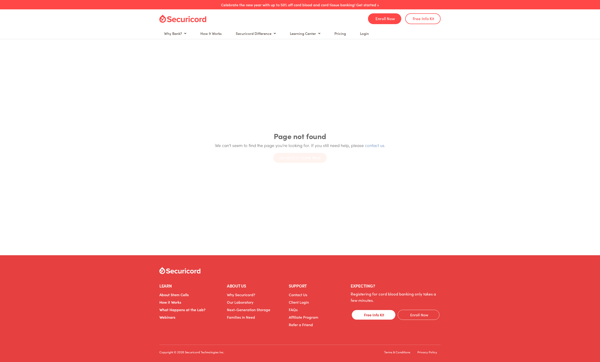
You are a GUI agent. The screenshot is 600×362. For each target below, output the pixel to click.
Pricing (340, 33)
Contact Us (298, 294)
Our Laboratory (240, 302)
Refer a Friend (301, 324)
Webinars (167, 317)
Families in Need (241, 317)
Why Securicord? (241, 294)
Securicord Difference (253, 33)
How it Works (170, 302)
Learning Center (303, 33)
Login (364, 33)
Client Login (299, 302)
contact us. (375, 145)
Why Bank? (173, 33)
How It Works (211, 33)
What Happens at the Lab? (182, 309)
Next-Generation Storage (248, 309)
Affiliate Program (303, 317)
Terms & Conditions (397, 352)
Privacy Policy (427, 352)
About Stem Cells (174, 294)
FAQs (293, 309)
